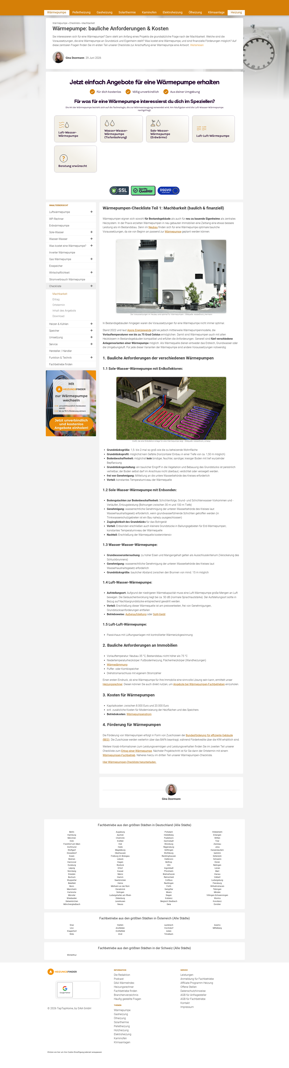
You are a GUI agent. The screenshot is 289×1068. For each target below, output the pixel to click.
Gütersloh (217, 856)
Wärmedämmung (117, 664)
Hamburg (71, 835)
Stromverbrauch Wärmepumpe (67, 279)
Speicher (54, 330)
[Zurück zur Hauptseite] (78, 972)
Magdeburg (120, 850)
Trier (217, 841)
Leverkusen (120, 901)
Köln (72, 841)
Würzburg (168, 844)
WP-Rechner (56, 218)
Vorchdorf (168, 928)
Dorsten (217, 904)
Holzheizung (121, 1030)
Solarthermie (127, 12)
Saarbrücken (120, 880)
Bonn (71, 886)
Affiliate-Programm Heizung (196, 982)
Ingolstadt (168, 868)
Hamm (120, 877)
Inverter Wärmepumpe (62, 252)
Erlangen (217, 835)
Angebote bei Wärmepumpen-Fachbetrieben (199, 684)
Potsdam (169, 832)
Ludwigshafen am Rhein (120, 895)
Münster (71, 895)
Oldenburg (120, 898)
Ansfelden (120, 928)
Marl (217, 871)
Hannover (71, 862)
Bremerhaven (169, 874)
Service (53, 344)
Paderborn (169, 838)
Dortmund (71, 847)
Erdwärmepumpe (59, 225)
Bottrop (168, 862)
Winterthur (72, 955)
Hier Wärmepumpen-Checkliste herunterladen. (129, 762)
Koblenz (168, 898)
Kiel (120, 844)
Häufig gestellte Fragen (127, 999)
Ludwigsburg (217, 880)
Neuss (120, 904)
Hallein (120, 925)
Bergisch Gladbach (168, 901)
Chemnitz (120, 838)
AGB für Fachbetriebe (192, 999)
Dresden (71, 874)
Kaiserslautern (217, 850)
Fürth (168, 886)
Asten (168, 931)
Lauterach (168, 925)
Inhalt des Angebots (64, 310)
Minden (217, 892)
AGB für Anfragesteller (193, 995)
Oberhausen (120, 853)
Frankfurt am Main (71, 844)
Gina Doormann (171, 798)
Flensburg (217, 883)
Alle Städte (182, 825)
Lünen (217, 868)
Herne (120, 883)
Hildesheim (217, 832)
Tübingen (217, 889)
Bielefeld (72, 883)
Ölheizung (195, 12)
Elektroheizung (172, 12)
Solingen (120, 892)
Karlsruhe (71, 892)
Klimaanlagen (122, 1042)
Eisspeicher (56, 266)
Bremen (71, 859)
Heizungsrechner (112, 684)
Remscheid (169, 877)
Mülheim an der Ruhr (120, 886)
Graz (72, 925)
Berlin (71, 832)
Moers (169, 892)
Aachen (120, 835)
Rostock (120, 865)
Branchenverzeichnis (126, 995)
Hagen (120, 862)
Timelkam (168, 934)
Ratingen (217, 865)
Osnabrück (120, 889)
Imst (120, 934)
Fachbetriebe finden (60, 364)
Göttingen (168, 850)
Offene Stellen (188, 986)
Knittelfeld (120, 931)
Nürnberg (72, 871)
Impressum (187, 1007)
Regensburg (168, 847)
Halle (120, 847)
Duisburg (72, 865)
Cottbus (168, 880)
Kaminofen (149, 12)
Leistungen (186, 974)
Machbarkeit (60, 293)
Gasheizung (104, 12)
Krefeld (120, 841)
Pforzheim (168, 871)
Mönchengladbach (71, 904)
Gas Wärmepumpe (60, 259)
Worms (217, 898)
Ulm (169, 865)
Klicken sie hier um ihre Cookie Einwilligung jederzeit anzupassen (74, 1052)
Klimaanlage (216, 12)
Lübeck (120, 859)
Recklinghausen (169, 856)
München (72, 838)
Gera (169, 904)
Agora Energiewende (139, 330)
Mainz (120, 874)
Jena (217, 847)
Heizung (236, 12)
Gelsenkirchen (72, 901)
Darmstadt (169, 841)
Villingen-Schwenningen (217, 895)
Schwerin (217, 859)
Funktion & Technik (60, 357)
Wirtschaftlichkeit (59, 272)
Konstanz (217, 901)
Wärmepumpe (56, 12)
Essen (71, 856)
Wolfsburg (168, 853)
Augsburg (120, 832)
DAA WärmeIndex (124, 982)
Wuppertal (71, 880)
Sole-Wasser (56, 232)
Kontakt (185, 1003)
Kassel (120, 871)
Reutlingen (169, 883)
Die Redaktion (122, 974)
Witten (217, 838)
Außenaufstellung (136, 614)
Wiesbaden (72, 898)
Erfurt (120, 868)
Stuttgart (72, 850)
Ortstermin (59, 305)
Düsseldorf (72, 853)
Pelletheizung (81, 12)
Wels (72, 934)
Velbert (217, 877)
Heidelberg (169, 835)
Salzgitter (169, 889)
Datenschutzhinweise (193, 991)
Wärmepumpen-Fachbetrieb (119, 755)
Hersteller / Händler (60, 351)
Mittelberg (217, 928)
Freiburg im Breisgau (120, 856)
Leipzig (72, 868)
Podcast (119, 978)
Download (58, 316)
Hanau (217, 874)
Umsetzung (56, 337)
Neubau (153, 227)
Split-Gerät (159, 614)
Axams (217, 925)
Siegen (169, 895)
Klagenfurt (72, 931)
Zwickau (217, 844)
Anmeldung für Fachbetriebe (197, 978)
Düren (217, 862)
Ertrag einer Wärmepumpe (136, 750)
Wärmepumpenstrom (139, 714)
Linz (72, 928)
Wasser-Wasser (58, 239)
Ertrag (56, 299)
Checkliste (55, 286)
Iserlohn (217, 853)
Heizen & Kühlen (58, 324)
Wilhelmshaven (217, 886)
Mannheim (72, 889)
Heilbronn (168, 859)
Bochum (72, 877)
